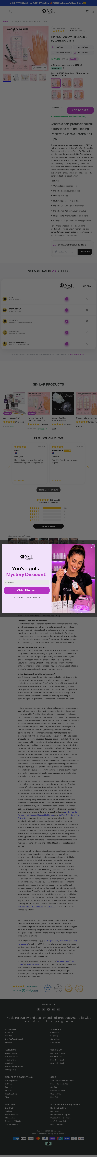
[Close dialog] (92, 546)
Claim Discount (26, 590)
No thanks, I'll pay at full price (27, 597)
